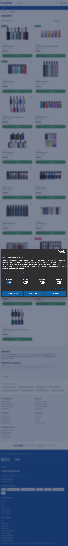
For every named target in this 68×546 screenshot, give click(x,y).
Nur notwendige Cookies (12, 293)
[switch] (25, 282)
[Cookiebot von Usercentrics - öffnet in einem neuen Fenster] (59, 251)
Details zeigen (58, 288)
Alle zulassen (55, 293)
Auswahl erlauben (34, 293)
